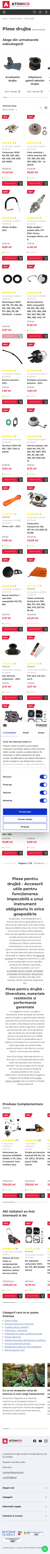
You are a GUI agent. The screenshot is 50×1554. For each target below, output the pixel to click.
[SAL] (33, 1533)
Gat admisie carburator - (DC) (11, 677)
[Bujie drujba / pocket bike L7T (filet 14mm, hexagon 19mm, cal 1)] (37, 204)
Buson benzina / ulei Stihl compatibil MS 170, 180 (12, 600)
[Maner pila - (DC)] (12, 500)
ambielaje (38, 971)
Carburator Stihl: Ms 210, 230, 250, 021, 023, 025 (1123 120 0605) (11, 157)
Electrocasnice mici (14, 1350)
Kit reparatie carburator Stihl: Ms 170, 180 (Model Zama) (35, 1265)
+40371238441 (10, 1477)
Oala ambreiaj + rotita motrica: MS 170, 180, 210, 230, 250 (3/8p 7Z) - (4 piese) (36, 158)
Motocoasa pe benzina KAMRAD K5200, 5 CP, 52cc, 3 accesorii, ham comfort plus (12, 1158)
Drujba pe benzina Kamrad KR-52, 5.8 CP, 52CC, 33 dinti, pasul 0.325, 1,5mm (35, 1158)
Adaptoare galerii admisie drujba (35, 80)
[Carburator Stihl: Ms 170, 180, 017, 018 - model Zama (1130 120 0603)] (12, 718)
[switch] (43, 785)
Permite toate (25, 812)
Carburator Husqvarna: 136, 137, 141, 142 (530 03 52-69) (37, 528)
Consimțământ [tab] (9, 733)
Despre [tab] (41, 733)
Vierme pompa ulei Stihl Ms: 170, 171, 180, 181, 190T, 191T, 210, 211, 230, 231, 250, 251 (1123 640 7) (37, 453)
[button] (46, 12)
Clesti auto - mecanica (16, 1330)
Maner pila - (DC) (11, 526)
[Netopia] (12, 1533)
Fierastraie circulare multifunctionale (23, 1334)
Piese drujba (29, 18)
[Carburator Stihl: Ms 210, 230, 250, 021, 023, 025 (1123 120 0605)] (12, 129)
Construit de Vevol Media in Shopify (29, 1548)
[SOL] (12, 1540)
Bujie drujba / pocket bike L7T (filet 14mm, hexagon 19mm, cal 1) (37, 233)
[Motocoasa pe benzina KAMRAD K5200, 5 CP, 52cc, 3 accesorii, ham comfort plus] (12, 1127)
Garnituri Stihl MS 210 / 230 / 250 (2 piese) (11, 448)
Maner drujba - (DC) (10, 228)
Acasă (5, 18)
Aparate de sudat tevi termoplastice (23, 1347)
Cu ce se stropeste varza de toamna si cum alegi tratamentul (23, 1392)
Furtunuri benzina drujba (17, 1343)
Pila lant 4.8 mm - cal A (36, 677)
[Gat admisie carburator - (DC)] (12, 649)
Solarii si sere (11, 1320)
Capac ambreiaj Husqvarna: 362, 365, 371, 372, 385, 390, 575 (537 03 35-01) (36, 604)
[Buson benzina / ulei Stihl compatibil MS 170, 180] (12, 572)
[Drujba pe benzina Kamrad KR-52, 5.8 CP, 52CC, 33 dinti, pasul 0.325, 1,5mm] (35, 1127)
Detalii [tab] (26, 733)
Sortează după (9, 106)
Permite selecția (25, 819)
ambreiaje (12, 974)
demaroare (37, 974)
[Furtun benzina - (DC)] (12, 356)
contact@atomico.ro (13, 1472)
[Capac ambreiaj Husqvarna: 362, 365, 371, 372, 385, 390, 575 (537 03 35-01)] (37, 572)
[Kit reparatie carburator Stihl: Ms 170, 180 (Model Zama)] (37, 718)
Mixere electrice (13, 1337)
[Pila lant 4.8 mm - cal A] (37, 649)
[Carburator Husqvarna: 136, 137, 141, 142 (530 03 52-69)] (37, 500)
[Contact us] (45, 1549)
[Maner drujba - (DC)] (12, 204)
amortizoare (24, 974)
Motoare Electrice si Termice (19, 1324)
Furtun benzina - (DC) (11, 381)
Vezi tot (6, 1107)
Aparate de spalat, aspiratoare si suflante (25, 1340)
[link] (10, 863)
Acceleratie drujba (12, 79)
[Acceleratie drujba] (12, 63)
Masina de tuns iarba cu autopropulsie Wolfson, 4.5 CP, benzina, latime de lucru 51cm (11, 1265)
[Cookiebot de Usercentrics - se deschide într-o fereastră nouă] (36, 725)
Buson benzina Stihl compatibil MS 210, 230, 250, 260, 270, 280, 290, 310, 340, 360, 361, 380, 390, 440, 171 (37, 310)
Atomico (11, 1548)
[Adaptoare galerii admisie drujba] (35, 63)
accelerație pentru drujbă (19, 971)
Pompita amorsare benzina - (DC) (37, 381)
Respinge (25, 827)
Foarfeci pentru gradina (17, 1327)
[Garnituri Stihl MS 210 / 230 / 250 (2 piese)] (12, 422)
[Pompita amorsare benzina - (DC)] (37, 356)
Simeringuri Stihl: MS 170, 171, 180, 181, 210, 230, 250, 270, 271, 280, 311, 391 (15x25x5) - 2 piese (12, 308)
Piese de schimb (16, 18)
